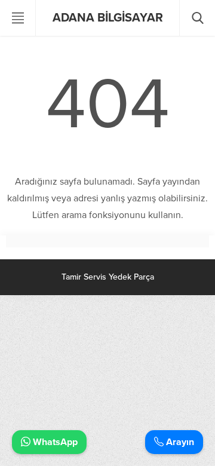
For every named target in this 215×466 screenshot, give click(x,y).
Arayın (179, 442)
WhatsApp (54, 442)
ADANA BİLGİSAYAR (108, 18)
